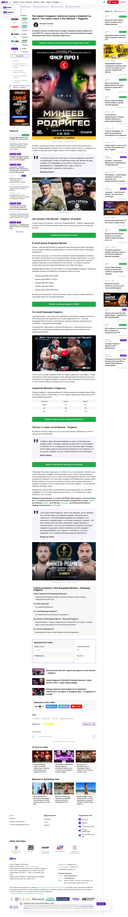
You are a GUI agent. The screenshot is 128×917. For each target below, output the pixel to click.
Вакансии (12, 818)
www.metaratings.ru (31, 866)
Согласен (101, 904)
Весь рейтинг (19, 56)
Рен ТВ (55, 718)
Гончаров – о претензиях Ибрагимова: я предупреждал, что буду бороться (115, 163)
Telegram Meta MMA (74, 6)
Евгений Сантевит (46, 23)
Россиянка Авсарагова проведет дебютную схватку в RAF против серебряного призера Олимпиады (115, 253)
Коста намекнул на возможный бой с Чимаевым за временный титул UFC (115, 330)
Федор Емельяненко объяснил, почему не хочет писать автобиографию (114, 286)
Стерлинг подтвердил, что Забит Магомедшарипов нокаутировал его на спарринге (116, 133)
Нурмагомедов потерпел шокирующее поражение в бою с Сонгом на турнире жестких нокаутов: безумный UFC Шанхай (116, 68)
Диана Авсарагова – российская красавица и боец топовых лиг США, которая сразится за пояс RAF (42, 800)
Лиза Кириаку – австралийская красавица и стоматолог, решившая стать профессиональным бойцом (115, 178)
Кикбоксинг (46, 718)
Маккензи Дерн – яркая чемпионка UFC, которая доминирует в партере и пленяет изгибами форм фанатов (85, 800)
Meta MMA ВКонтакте (42, 6)
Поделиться (87, 724)
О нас (11, 815)
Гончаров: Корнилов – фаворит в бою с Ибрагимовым (112, 346)
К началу (15, 60)
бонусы (92, 500)
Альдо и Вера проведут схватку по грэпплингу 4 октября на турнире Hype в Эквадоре (114, 271)
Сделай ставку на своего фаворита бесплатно (64, 419)
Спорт (46, 822)
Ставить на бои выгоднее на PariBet (64, 304)
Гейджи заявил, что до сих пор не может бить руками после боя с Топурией (115, 147)
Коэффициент (39, 656)
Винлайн (36, 718)
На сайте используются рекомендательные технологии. (27, 893)
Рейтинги (37, 2)
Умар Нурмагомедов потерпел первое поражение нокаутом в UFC (115, 37)
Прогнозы (29, 2)
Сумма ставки (39, 646)
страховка (64, 503)
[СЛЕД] (96, 762)
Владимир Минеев (66, 718)
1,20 (71, 492)
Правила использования (17, 821)
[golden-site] (26, 899)
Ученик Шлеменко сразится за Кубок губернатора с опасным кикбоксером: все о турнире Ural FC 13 (41, 768)
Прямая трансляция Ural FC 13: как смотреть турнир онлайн (116, 221)
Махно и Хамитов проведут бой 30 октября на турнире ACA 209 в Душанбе (114, 103)
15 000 (55, 505)
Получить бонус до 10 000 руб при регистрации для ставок (64, 43)
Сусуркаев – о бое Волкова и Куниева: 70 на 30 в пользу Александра (115, 194)
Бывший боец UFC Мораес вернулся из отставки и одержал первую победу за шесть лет (114, 237)
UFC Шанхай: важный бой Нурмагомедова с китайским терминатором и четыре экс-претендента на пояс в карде (64, 768)
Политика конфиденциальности (19, 824)
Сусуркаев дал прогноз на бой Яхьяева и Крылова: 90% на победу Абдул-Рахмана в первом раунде (115, 362)
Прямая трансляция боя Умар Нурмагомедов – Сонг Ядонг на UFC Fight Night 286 (116, 315)
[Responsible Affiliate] (88, 899)
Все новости (20, 231)
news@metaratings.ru (70, 875)
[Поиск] (104, 2)
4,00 (45, 494)
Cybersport (47, 819)
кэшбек (45, 503)
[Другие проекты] (5, 2)
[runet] (11, 899)
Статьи (22, 2)
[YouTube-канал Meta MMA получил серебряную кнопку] (17, 899)
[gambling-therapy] (75, 899)
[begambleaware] (63, 899)
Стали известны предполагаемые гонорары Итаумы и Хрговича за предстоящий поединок (114, 118)
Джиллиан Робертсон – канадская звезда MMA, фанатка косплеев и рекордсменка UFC (63, 799)
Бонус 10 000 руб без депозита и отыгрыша (64, 464)
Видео (43, 2)
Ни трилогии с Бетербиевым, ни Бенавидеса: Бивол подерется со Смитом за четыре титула (85, 768)
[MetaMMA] (14, 859)
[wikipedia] (38, 899)
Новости (16, 2)
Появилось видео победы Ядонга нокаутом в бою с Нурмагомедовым (114, 22)
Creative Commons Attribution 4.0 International (51, 887)
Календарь (55, 2)
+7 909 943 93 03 (69, 878)
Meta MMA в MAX (25, 6)
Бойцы (48, 2)
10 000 (36, 500)
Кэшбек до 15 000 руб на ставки (64, 235)
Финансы (47, 825)
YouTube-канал (58, 6)
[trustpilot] (50, 899)
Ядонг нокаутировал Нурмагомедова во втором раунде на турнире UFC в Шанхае (114, 86)
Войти (123, 2)
